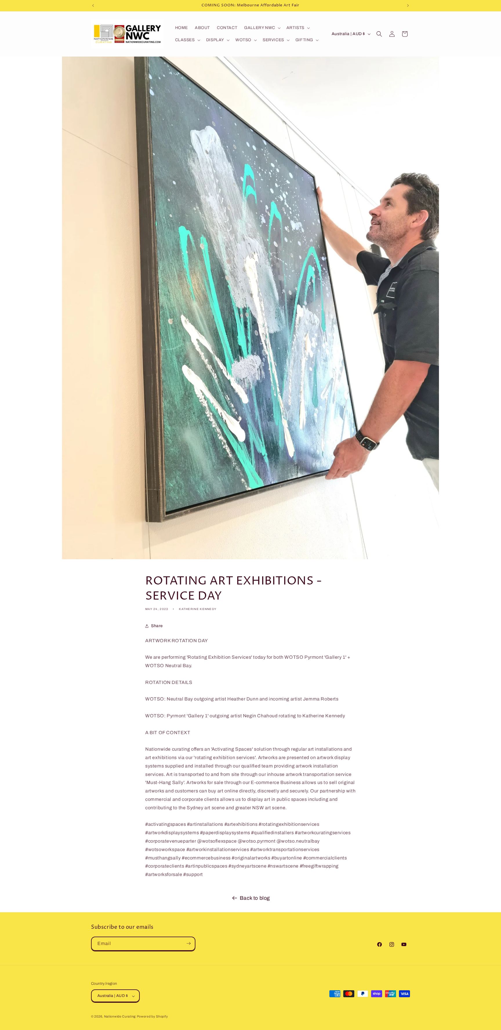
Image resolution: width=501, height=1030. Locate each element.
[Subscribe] (188, 943)
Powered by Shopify (152, 1016)
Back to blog (255, 898)
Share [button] (157, 626)
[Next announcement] (408, 5)
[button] (262, 28)
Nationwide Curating (120, 1016)
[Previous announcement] (93, 5)
